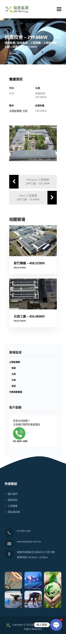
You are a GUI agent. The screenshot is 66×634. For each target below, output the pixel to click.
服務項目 (12, 500)
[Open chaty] (56, 625)
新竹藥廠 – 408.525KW (29, 263)
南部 (14, 368)
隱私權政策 (14, 512)
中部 (14, 380)
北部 (25, 111)
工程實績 (12, 506)
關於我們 (12, 494)
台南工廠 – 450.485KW (29, 316)
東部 (14, 386)
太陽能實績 (15, 111)
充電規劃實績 (15, 392)
